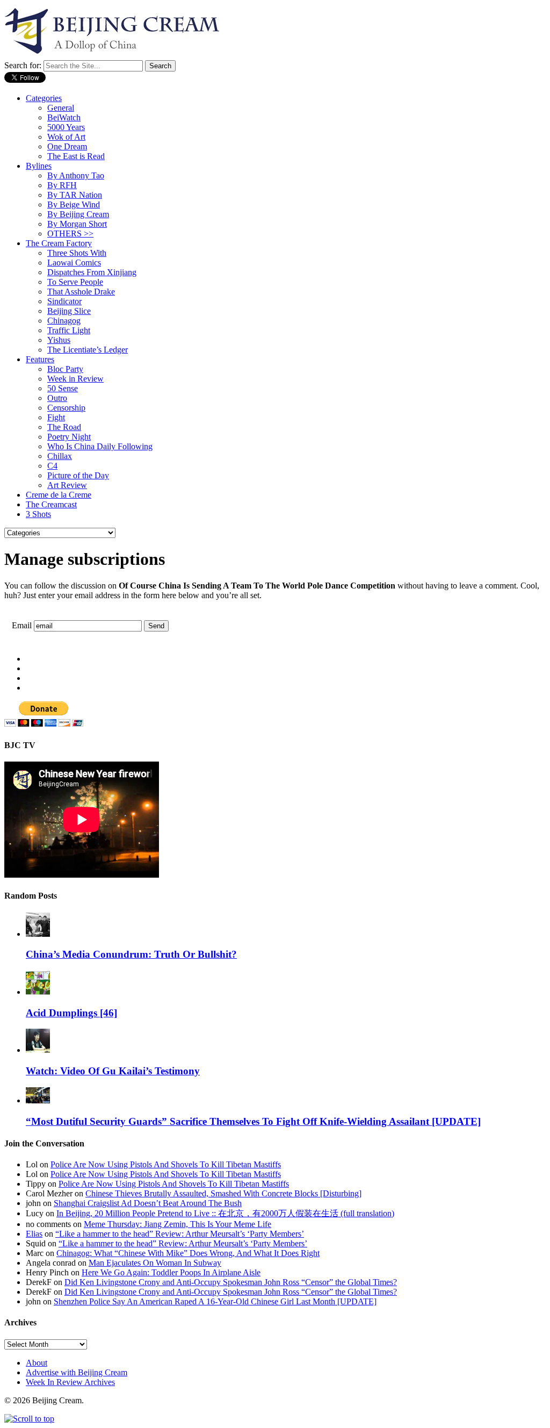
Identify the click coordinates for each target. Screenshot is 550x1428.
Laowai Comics (74, 262)
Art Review (67, 485)
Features (40, 359)
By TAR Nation (74, 194)
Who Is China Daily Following (100, 446)
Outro (57, 398)
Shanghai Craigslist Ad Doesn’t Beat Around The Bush (148, 1203)
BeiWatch (64, 117)
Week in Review (75, 378)
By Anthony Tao (75, 175)
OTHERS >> (70, 233)
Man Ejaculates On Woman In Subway (155, 1262)
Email (22, 625)
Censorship (66, 407)
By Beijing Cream (78, 214)
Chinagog (64, 320)
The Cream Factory (59, 243)
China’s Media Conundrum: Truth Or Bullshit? (131, 954)
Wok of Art (66, 136)
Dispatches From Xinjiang (91, 272)
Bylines (39, 165)
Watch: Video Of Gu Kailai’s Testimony (113, 1071)
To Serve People (75, 281)
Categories (44, 98)
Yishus (58, 340)
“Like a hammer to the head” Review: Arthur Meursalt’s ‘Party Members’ (179, 1233)
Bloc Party (65, 369)
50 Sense (62, 388)
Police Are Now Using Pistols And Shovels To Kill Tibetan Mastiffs (165, 1164)
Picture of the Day (78, 475)
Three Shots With (76, 252)
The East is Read (76, 156)
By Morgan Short (77, 223)
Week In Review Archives (70, 1382)
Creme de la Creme (58, 494)
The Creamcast (51, 504)
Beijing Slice (69, 310)
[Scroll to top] (29, 1418)
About (36, 1362)
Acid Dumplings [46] (71, 1012)
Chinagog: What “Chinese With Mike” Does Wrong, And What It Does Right (188, 1253)
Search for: (22, 65)
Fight (56, 417)
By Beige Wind (73, 204)
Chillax (59, 456)
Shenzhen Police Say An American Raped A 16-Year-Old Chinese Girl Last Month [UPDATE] (215, 1301)
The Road (64, 427)
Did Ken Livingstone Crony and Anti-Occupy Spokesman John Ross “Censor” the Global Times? (230, 1282)
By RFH (62, 185)
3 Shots (38, 514)
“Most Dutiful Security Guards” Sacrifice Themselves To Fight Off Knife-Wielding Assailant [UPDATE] (253, 1121)
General (60, 107)
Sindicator (64, 301)
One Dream (67, 146)
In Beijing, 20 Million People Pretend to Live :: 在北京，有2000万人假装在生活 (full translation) (225, 1213)
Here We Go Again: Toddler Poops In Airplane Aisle (171, 1272)
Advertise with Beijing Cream (76, 1372)
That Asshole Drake (81, 291)
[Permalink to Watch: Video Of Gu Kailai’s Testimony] (38, 1049)
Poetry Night (69, 436)
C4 (52, 465)
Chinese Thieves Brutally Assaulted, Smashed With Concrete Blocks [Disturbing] (223, 1193)
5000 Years (66, 127)
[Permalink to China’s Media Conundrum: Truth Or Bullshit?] (38, 933)
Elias (34, 1233)
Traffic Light (68, 330)
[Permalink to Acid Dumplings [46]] (38, 991)
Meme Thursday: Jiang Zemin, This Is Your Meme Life (177, 1224)
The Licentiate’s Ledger (87, 349)
